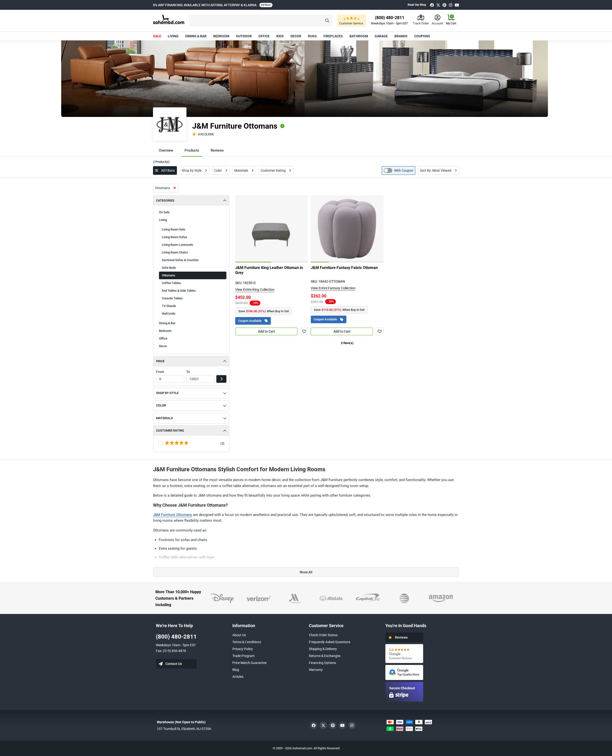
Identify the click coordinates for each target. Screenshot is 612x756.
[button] (261, 21)
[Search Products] (327, 20)
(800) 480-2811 (176, 636)
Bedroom (221, 36)
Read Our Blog (417, 4)
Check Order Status (323, 635)
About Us (239, 635)
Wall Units (168, 313)
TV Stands (169, 306)
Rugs (312, 36)
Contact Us (173, 664)
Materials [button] (164, 418)
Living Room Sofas (174, 237)
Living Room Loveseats (177, 245)
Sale (157, 36)
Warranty (316, 670)
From (160, 372)
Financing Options (322, 663)
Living (173, 36)
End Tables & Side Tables (179, 290)
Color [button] (161, 405)
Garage (381, 36)
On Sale (164, 212)
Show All (306, 572)
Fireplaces (333, 36)
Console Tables (172, 298)
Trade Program (243, 656)
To (188, 372)
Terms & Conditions (246, 642)
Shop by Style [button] (167, 393)
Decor (295, 36)
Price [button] (160, 361)
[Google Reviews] (404, 653)
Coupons (422, 36)
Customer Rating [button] (170, 430)
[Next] (301, 229)
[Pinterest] (444, 5)
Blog (235, 670)
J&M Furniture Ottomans (172, 515)
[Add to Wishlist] (304, 331)
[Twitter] (438, 5)
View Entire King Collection (254, 289)
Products (192, 150)
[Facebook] (432, 5)
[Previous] (241, 229)
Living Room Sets (173, 229)
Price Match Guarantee (249, 663)
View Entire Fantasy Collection (333, 288)
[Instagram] (450, 5)
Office (264, 36)
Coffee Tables (171, 283)
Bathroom (359, 36)
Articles (237, 677)
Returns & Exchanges (324, 656)
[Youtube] (457, 5)
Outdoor (244, 36)
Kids (280, 36)
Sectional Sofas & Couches (180, 260)
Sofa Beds (169, 267)
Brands (401, 36)
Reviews (217, 150)
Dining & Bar (196, 36)
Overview (166, 150)
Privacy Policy (242, 649)
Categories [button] (165, 200)
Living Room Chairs (175, 252)
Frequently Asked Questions (329, 642)
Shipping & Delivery (323, 649)
